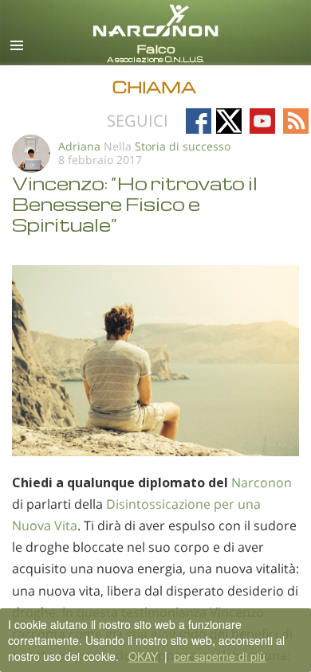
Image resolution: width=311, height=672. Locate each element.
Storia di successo (182, 146)
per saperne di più (220, 656)
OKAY (143, 656)
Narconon (261, 482)
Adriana (79, 146)
